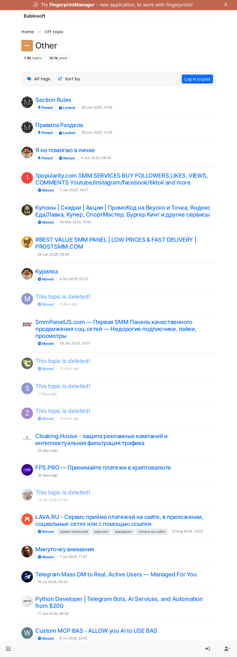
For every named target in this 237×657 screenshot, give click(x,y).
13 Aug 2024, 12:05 (187, 531)
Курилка (46, 271)
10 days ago (69, 368)
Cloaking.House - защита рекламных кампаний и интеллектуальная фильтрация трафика (101, 439)
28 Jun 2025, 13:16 (97, 107)
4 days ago (68, 304)
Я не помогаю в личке (65, 150)
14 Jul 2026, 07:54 (53, 500)
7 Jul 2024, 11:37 (73, 556)
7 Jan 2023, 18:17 (74, 190)
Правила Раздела (59, 125)
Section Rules (53, 99)
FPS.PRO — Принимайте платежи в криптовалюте (103, 467)
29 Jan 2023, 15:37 (75, 343)
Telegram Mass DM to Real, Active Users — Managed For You (116, 574)
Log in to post (197, 79)
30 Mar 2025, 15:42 (75, 222)
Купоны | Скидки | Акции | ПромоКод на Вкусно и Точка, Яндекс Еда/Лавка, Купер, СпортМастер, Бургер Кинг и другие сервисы (122, 211)
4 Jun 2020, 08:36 (96, 158)
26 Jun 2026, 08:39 (53, 254)
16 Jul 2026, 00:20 (53, 582)
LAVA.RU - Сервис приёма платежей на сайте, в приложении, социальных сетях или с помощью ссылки (119, 520)
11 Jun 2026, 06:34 (53, 613)
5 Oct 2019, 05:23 (74, 279)
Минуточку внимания (64, 549)
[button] (8, 649)
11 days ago (47, 394)
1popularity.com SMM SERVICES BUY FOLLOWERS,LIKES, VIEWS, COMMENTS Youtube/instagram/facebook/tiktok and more (121, 179)
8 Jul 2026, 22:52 (73, 638)
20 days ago (48, 450)
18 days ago (69, 418)
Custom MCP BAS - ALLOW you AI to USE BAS (96, 630)
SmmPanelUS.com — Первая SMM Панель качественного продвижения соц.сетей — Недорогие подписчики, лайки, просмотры (115, 329)
